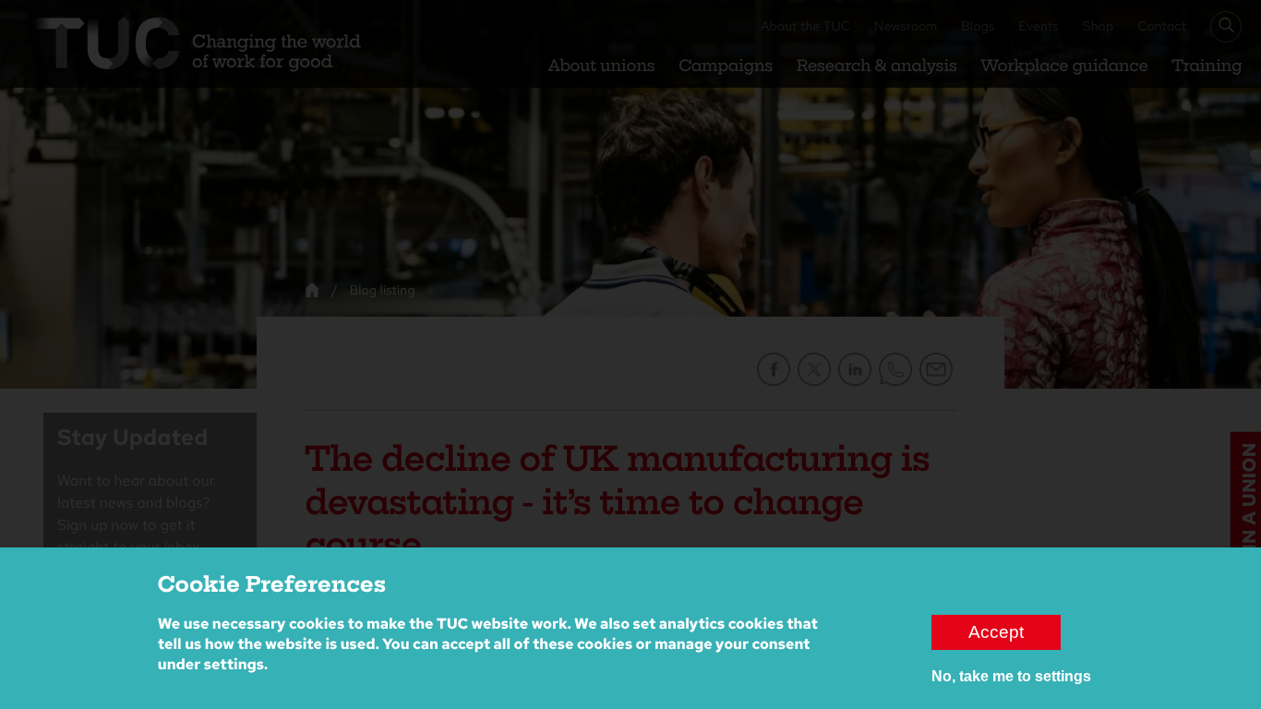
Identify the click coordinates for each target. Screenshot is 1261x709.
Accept (996, 632)
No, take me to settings (1011, 676)
